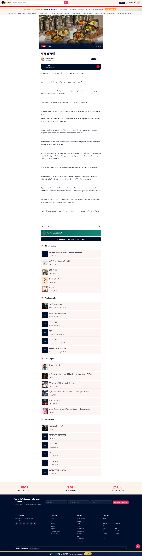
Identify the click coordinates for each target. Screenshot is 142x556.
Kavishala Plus (80, 538)
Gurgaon (105, 521)
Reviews (53, 526)
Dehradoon (117, 533)
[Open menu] (138, 2)
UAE (104, 541)
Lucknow (117, 525)
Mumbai (105, 523)
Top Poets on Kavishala (71, 548)
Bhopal (104, 531)
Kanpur (104, 535)
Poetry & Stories (81, 518)
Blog (52, 521)
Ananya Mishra (50, 58)
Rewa (104, 528)
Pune (116, 521)
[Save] (48, 226)
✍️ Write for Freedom (110, 9)
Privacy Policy (54, 533)
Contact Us (53, 528)
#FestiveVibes (45, 202)
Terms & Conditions (55, 531)
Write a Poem (80, 541)
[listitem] (16, 523)
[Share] (99, 59)
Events (78, 523)
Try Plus (88, 553)
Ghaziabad (117, 531)
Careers (53, 523)
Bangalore (105, 525)
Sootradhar (79, 521)
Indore (116, 528)
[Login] (138, 546)
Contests (79, 536)
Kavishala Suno (80, 528)
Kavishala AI (80, 533)
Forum (78, 526)
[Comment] (45, 226)
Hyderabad (117, 523)
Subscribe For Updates (120, 502)
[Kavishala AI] (122, 3)
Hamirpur (105, 533)
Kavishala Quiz (80, 531)
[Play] (98, 66)
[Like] (42, 226)
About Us (53, 518)
